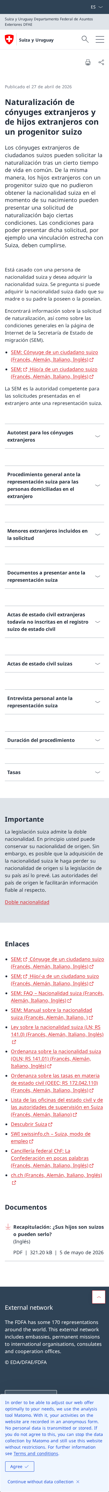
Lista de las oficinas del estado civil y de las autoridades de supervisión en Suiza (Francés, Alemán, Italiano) (57, 1107)
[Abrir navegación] (100, 39)
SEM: (16, 369)
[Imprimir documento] (87, 62)
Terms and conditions (36, 1453)
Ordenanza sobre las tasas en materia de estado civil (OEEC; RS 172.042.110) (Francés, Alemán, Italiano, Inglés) (55, 1082)
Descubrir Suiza (29, 1124)
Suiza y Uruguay (36, 40)
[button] (98, 1297)
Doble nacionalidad (27, 902)
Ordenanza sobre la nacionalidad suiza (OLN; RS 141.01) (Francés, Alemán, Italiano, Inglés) (56, 1058)
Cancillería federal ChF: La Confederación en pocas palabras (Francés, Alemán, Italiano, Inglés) (50, 1158)
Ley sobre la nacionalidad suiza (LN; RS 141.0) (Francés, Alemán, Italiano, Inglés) (57, 1031)
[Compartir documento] (101, 62)
